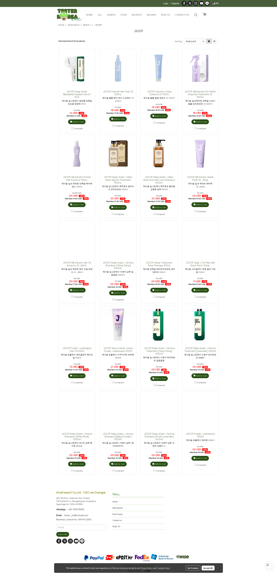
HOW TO (116, 526)
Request (137, 15)
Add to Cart (78, 121)
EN (217, 3)
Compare (78, 128)
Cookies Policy (163, 568)
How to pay (117, 514)
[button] (196, 15)
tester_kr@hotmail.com (76, 515)
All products (118, 507)
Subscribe (62, 534)
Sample (111, 15)
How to (165, 15)
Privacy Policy (146, 568)
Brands (151, 15)
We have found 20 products (71, 41)
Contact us (182, 15)
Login (165, 3)
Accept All (208, 568)
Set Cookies (193, 568)
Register (175, 3)
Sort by (179, 41)
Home (89, 15)
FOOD (124, 15)
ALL (100, 15)
